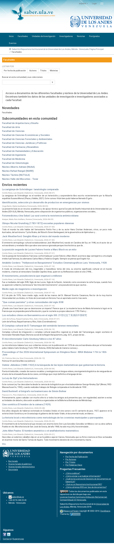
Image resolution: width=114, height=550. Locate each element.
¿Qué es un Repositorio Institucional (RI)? (83, 484)
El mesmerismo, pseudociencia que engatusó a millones (32, 275)
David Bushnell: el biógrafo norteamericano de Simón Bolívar (34, 391)
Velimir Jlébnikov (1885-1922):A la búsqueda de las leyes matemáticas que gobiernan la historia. (53, 365)
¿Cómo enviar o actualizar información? (83, 476)
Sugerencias (18, 539)
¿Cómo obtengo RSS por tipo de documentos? (86, 487)
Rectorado (13, 461)
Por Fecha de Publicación (76, 457)
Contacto (7, 539)
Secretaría (13, 469)
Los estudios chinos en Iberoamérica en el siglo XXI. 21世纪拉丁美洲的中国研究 (44, 315)
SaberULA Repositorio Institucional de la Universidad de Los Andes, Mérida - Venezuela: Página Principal (58, 49)
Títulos (43, 70)
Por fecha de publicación (15, 70)
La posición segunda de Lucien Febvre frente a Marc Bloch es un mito (39, 249)
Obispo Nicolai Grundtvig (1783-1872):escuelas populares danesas (38, 223)
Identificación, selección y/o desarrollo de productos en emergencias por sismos (45, 202)
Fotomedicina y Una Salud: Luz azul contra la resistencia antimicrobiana (40, 215)
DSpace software (71, 511)
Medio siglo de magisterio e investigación (24, 289)
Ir (52, 82)
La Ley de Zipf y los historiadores (20, 378)
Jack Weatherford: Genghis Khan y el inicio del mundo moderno (36, 236)
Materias (54, 70)
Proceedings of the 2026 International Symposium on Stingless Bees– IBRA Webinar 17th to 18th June (54, 353)
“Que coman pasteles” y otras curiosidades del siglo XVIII (32, 302)
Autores (33, 70)
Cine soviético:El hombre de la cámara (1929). (26, 404)
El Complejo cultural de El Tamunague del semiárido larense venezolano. (40, 325)
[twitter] (8, 534)
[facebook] (4, 534)
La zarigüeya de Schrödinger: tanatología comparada (30, 189)
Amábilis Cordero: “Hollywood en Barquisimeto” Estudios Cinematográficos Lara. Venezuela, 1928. (54, 262)
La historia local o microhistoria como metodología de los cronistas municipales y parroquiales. (53, 417)
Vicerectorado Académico (20, 464)
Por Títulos (70, 462)
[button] (83, 3)
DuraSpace (105, 511)
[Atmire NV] (75, 514)
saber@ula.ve (18, 497)
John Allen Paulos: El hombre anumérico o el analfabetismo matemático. (40, 430)
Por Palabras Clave (73, 465)
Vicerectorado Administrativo (21, 467)
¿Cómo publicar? (72, 473)
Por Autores (70, 459)
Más (4, 444)
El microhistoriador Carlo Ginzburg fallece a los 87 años (31, 338)
